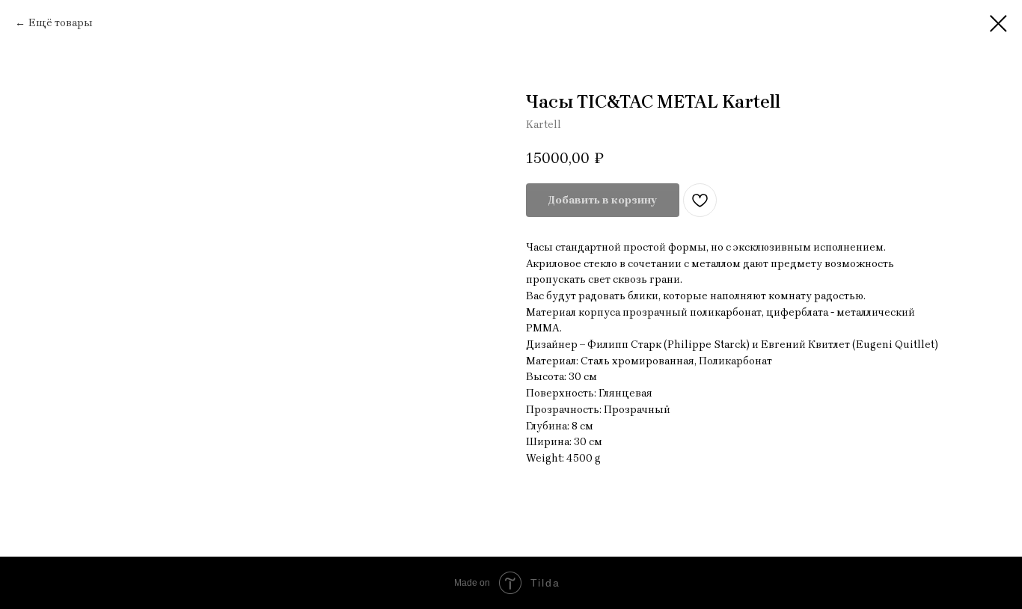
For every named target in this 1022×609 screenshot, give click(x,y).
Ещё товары (60, 22)
